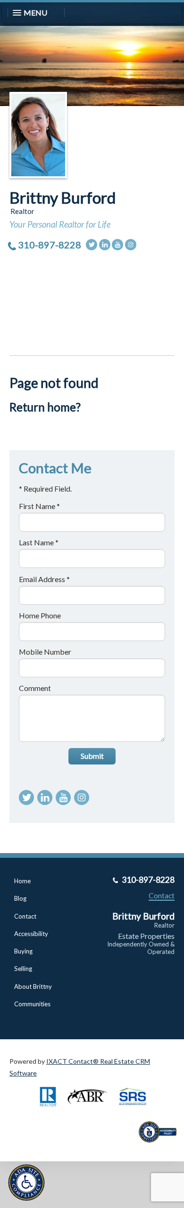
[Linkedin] (104, 244)
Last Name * (39, 542)
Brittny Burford (62, 197)
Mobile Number (45, 651)
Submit (92, 755)
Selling (23, 968)
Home (22, 881)
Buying (23, 951)
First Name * (39, 505)
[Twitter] (91, 244)
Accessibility (31, 933)
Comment (35, 687)
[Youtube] (117, 244)
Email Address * (44, 579)
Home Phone (40, 615)
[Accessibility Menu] (26, 1182)
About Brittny (33, 986)
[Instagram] (130, 244)
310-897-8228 (49, 244)
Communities (32, 1004)
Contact (25, 916)
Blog (20, 898)
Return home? (45, 407)
